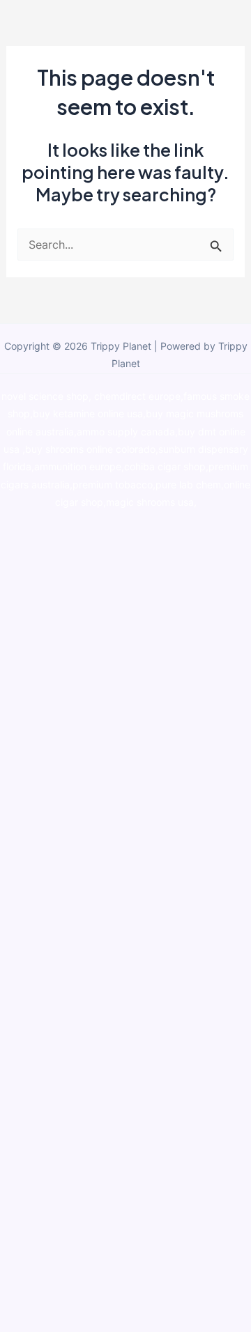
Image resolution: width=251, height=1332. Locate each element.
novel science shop (45, 396)
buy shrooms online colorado (90, 449)
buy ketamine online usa (88, 413)
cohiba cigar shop (165, 466)
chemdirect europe (137, 396)
